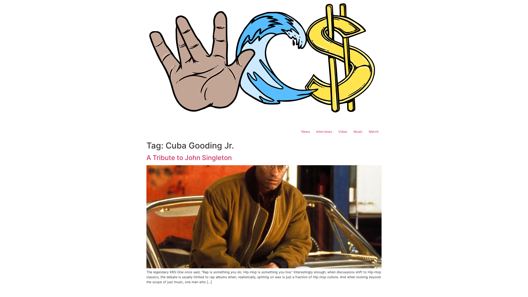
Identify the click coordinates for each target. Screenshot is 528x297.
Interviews (324, 132)
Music (358, 132)
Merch (373, 132)
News (305, 132)
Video (342, 132)
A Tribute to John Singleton (189, 158)
